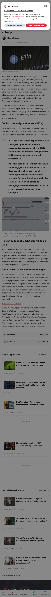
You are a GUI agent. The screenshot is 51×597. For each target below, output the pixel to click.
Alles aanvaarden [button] (36, 25)
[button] (14, 25)
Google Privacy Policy (18, 16)
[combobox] (45, 6)
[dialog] (25, 16)
